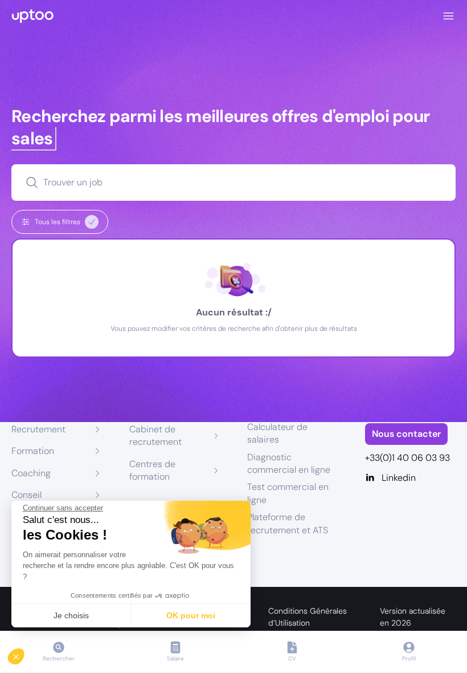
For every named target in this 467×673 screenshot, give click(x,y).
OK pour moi (190, 615)
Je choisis (71, 615)
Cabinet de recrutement (155, 435)
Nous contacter (406, 434)
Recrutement (38, 429)
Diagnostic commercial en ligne (288, 463)
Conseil (26, 495)
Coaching (31, 473)
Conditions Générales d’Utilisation (307, 617)
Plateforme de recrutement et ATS (287, 523)
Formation (32, 451)
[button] (24, 653)
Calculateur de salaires (277, 433)
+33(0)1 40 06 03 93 (407, 458)
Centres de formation (152, 470)
